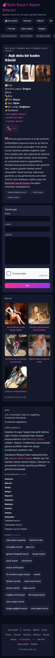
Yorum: (8, 235)
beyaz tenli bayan (14, 567)
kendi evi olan (15, 117)
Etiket (12, 535)
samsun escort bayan (20, 458)
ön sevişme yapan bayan (18, 574)
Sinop (7, 487)
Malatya (9, 504)
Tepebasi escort (12, 520)
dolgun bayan (13, 197)
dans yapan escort (15, 601)
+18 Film (11, 29)
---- (14, 128)
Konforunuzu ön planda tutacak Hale (15, 360)
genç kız (30, 547)
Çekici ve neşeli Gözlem (15, 391)
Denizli (8, 508)
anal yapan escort (9, 36)
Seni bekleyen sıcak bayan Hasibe (16, 328)
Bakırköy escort (35, 439)
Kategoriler (16, 474)
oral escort (27, 561)
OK (27, 285)
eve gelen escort (43, 36)
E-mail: (8, 224)
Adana (8, 513)
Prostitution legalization (16, 422)
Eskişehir (9, 517)
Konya (8, 491)
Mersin (40, 21)
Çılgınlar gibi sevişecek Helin (39, 360)
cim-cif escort (26, 36)
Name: (8, 214)
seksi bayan (38, 192)
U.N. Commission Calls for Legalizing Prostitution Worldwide (22, 416)
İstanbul (9, 500)
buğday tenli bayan (15, 595)
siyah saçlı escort (32, 581)
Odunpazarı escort (13, 525)
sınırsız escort (15, 121)
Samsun (27, 21)
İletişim (42, 29)
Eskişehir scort (24, 48)
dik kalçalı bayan (37, 595)
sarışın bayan (38, 554)
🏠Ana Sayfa (11, 21)
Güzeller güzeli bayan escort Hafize (39, 328)
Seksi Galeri (26, 29)
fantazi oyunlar (13, 581)
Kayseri (9, 496)
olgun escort (29, 588)
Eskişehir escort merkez (16, 529)
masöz (37, 574)
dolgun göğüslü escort (17, 192)
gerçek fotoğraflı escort (17, 554)
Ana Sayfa (10, 48)
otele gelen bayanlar (16, 540)
